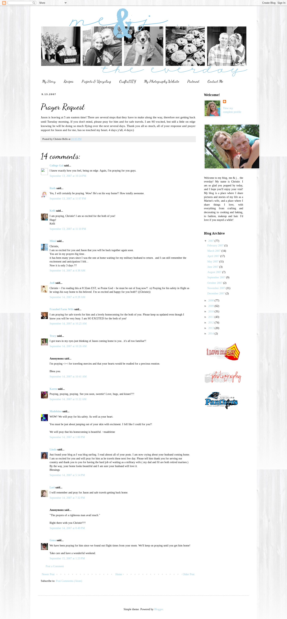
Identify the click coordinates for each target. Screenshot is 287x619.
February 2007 (215, 245)
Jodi (52, 282)
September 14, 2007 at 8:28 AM (67, 297)
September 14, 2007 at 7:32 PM (67, 497)
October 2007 (215, 282)
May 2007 (213, 261)
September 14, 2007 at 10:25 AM (68, 323)
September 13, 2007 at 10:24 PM (68, 175)
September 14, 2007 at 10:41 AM (68, 376)
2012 (211, 322)
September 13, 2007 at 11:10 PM (68, 228)
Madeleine (56, 411)
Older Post (188, 574)
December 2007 (216, 293)
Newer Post (48, 574)
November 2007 (216, 288)
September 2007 (216, 277)
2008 (211, 300)
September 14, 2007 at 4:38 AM (67, 270)
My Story (48, 81)
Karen (53, 388)
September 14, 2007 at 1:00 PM (67, 437)
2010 (211, 311)
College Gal (56, 165)
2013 (211, 328)
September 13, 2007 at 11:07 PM (68, 198)
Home (118, 574)
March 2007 (214, 250)
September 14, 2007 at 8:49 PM (67, 528)
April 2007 (213, 256)
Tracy (53, 335)
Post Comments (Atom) (69, 580)
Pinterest (193, 81)
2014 (211, 333)
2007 (211, 240)
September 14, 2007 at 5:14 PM (67, 475)
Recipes (68, 81)
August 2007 (214, 272)
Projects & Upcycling (96, 81)
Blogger (158, 609)
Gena (53, 540)
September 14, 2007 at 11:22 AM (68, 399)
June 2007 (213, 266)
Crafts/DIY (127, 81)
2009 (211, 306)
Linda (53, 449)
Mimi (53, 241)
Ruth (53, 188)
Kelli (52, 210)
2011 (211, 316)
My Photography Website (161, 81)
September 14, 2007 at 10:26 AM (68, 346)
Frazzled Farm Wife (62, 309)
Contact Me (215, 81)
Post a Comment (55, 566)
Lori (52, 487)
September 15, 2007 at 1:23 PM (67, 558)
